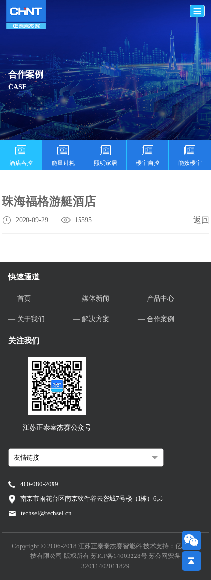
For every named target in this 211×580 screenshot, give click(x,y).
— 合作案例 (156, 319)
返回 (201, 220)
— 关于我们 (26, 319)
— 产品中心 (156, 298)
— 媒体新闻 (91, 298)
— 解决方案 (91, 319)
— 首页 (19, 298)
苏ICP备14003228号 (120, 555)
